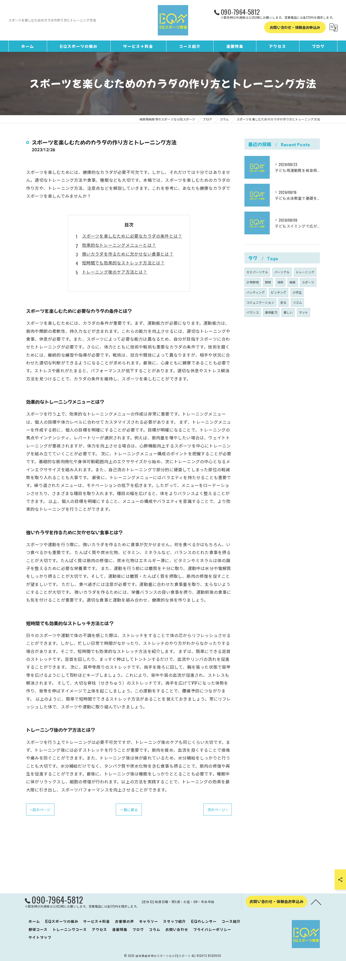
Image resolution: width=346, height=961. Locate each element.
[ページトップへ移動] (316, 902)
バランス (252, 312)
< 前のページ (40, 809)
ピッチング (278, 292)
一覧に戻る (129, 809)
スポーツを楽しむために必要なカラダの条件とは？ (132, 236)
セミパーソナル (257, 272)
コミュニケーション (260, 302)
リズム (297, 302)
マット (303, 312)
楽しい (288, 312)
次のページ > (217, 809)
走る (283, 302)
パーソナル (282, 272)
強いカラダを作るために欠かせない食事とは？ (128, 254)
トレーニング (305, 272)
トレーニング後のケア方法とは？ (114, 272)
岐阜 (293, 282)
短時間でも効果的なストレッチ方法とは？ (123, 262)
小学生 (297, 292)
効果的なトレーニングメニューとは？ (119, 245)
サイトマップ (40, 937)
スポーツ (308, 282)
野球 (268, 282)
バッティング (255, 292)
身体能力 (271, 312)
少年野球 (252, 282)
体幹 (280, 282)
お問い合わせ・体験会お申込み (295, 27)
